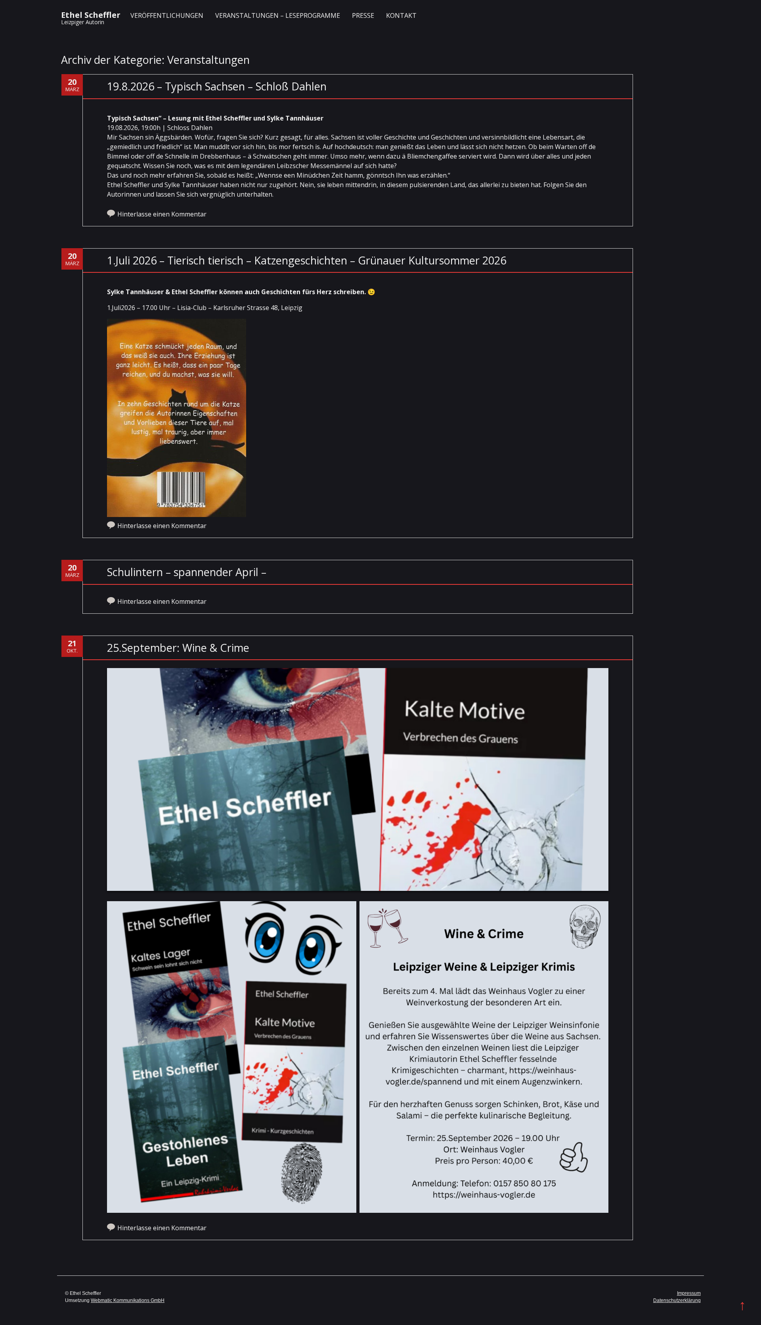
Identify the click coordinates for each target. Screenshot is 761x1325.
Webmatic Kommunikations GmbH (127, 1300)
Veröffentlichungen (166, 15)
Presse (363, 15)
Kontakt (401, 15)
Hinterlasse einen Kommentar (162, 214)
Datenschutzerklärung (677, 1300)
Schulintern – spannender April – (186, 572)
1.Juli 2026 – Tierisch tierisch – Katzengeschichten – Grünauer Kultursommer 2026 (306, 260)
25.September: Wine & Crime (178, 647)
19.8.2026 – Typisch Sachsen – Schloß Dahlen (217, 86)
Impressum (689, 1293)
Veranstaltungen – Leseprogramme (277, 15)
